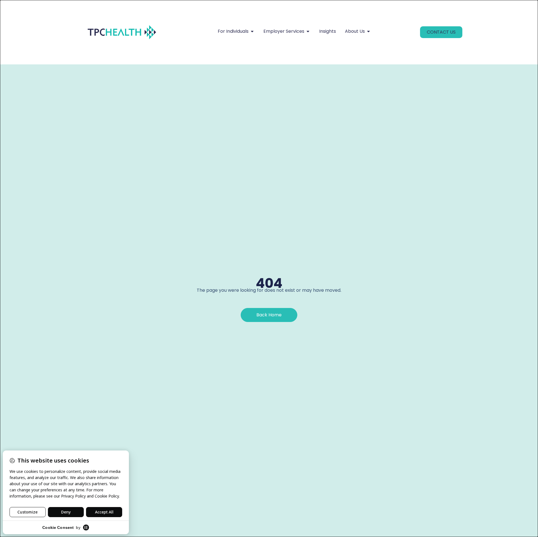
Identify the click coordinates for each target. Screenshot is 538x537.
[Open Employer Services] (308, 31)
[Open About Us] (368, 31)
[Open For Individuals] (252, 31)
